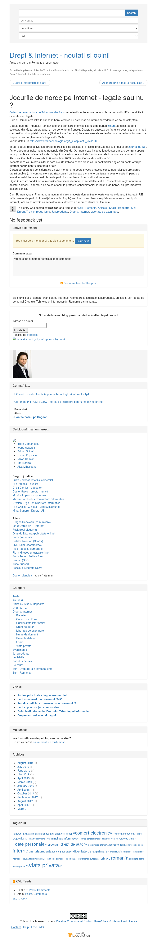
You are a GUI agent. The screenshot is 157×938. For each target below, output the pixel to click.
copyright (20, 838)
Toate (16, 596)
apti (52, 833)
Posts (32, 890)
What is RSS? (20, 899)
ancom (31, 833)
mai (112, 851)
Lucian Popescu (27, 455)
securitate (133, 858)
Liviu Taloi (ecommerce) (27, 545)
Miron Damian (25, 459)
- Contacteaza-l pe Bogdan (30, 417)
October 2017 (25, 793)
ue (24, 866)
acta (25, 833)
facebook (114, 844)
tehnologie (17, 866)
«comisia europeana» (124, 833)
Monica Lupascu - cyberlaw (29, 495)
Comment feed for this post (79, 283)
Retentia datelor (26, 638)
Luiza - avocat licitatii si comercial (33, 480)
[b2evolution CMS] (78, 934)
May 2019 (23, 774)
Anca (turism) (21, 564)
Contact (16, 927)
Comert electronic (27, 619)
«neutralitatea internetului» (33, 858)
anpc (37, 833)
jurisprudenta (43, 851)
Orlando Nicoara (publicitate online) (34, 533)
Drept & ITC (20, 607)
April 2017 (23, 805)
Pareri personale (23, 661)
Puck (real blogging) (25, 529)
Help (26, 927)
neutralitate (126, 851)
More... (21, 808)
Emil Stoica (24, 463)
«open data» (71, 858)
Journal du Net (137, 147)
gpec (140, 844)
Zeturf (111, 126)
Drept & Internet (18, 74)
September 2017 (27, 797)
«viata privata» (44, 865)
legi (59, 851)
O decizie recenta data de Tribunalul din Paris (37, 112)
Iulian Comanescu (28, 444)
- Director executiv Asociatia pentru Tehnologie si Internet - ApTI (51, 394)
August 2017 (25, 801)
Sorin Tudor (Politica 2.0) (28, 556)
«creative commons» (36, 838)
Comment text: (22, 253)
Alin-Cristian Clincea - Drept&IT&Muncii (36, 507)
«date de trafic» (127, 838)
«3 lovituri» (17, 833)
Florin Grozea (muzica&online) (31, 552)
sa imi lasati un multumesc (49, 742)
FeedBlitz (32, 335)
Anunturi (18, 600)
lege (54, 851)
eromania (104, 844)
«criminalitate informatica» (63, 838)
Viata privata (23, 646)
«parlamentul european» (88, 858)
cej (70, 833)
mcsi (117, 851)
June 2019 (23, 770)
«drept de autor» (73, 844)
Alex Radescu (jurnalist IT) (29, 549)
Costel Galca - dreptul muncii (30, 491)
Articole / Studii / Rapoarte (78, 70)
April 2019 (23, 778)
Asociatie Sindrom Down (27, 568)
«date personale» (30, 844)
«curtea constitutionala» (90, 838)
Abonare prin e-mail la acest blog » (123, 83)
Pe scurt (18, 665)
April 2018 (23, 789)
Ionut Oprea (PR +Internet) (29, 526)
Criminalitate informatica (31, 623)
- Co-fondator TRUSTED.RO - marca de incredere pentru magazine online (58, 402)
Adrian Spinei (25, 451)
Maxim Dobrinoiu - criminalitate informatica (38, 499)
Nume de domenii (27, 634)
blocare (59, 833)
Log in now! (83, 240)
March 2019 (24, 782)
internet (21, 850)
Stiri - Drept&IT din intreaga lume (110, 70)
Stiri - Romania (56, 70)
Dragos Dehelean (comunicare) (32, 522)
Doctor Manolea (22, 575)
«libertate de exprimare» (91, 851)
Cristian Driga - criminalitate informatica (36, 503)
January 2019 (25, 786)
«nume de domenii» (55, 858)
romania (119, 857)
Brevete (21, 615)
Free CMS (37, 927)
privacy (105, 858)
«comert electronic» (92, 832)
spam (141, 858)
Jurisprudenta (135, 70)
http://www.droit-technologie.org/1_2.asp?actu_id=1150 (63, 141)
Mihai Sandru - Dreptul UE (28, 510)
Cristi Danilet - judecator (27, 487)
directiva (53, 844)
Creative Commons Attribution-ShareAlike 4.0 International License (96, 921)
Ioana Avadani (26, 447)
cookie (139, 833)
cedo (65, 833)
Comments (43, 890)
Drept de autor (25, 627)
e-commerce (93, 844)
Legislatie (18, 657)
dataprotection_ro (110, 838)
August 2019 (25, 763)
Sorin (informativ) (23, 537)
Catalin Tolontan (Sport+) (28, 541)
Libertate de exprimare (39, 74)
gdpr (128, 844)
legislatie (67, 851)
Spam (19, 642)
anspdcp (44, 833)
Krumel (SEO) (21, 560)
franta (123, 844)
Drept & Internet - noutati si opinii (60, 55)
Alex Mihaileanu (27, 466)
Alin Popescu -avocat (25, 484)
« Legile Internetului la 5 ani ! (29, 83)
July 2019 (23, 766)
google (134, 844)
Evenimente (20, 649)
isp (31, 851)
